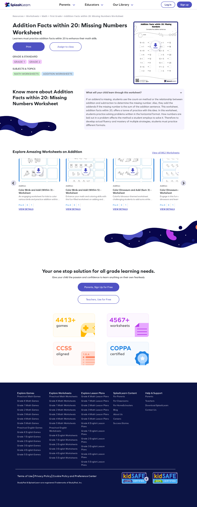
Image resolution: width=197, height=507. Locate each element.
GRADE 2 (34, 61)
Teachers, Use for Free (98, 299)
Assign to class (65, 46)
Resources (18, 16)
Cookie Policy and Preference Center (74, 476)
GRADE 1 (19, 61)
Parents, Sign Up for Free (98, 287)
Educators (92, 4)
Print (28, 46)
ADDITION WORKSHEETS (57, 73)
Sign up (184, 4)
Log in (168, 4)
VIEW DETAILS (26, 209)
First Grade (56, 16)
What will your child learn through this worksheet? (114, 92)
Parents (65, 4)
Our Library (121, 4)
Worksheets (32, 16)
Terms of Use (25, 476)
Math (44, 16)
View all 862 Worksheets (165, 152)
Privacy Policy (42, 476)
